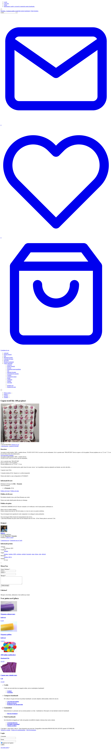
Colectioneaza (4, 446)
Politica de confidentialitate (18, 730)
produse (6, 395)
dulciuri (44, 554)
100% (9, 537)
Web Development (31, 730)
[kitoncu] (4, 531)
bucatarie (28, 554)
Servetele (6, 360)
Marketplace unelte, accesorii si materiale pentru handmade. (19, 6)
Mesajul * (3, 575)
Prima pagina (7, 393)
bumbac (6, 554)
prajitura (19, 554)
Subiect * (3, 572)
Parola (2, 739)
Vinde (5, 5)
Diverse (9, 368)
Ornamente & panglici (13, 373)
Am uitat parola (5, 747)
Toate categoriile (8, 363)
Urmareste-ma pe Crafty (16, 540)
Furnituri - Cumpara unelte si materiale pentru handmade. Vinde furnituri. (19, 11)
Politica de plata (15, 491)
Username (3, 736)
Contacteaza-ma (5, 540)
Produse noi (10, 385)
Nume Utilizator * (5, 569)
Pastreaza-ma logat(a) (7, 743)
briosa (36, 554)
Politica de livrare (5, 491)
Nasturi (9, 381)
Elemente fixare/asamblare (14, 369)
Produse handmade (9, 362)
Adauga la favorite (14, 446)
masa (33, 554)
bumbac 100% (12, 554)
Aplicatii (6, 353)
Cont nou (6, 3)
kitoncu (6, 394)
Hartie (8, 378)
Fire (5, 356)
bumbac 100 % (8, 557)
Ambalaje (9, 379)
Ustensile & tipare (8, 359)
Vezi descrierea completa (7, 455)
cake (40, 554)
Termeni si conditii (5, 730)
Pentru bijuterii (8, 354)
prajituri (24, 554)
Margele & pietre (8, 357)
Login (5, 2)
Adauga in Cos (15, 444)
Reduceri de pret (11, 387)
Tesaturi (9, 375)
